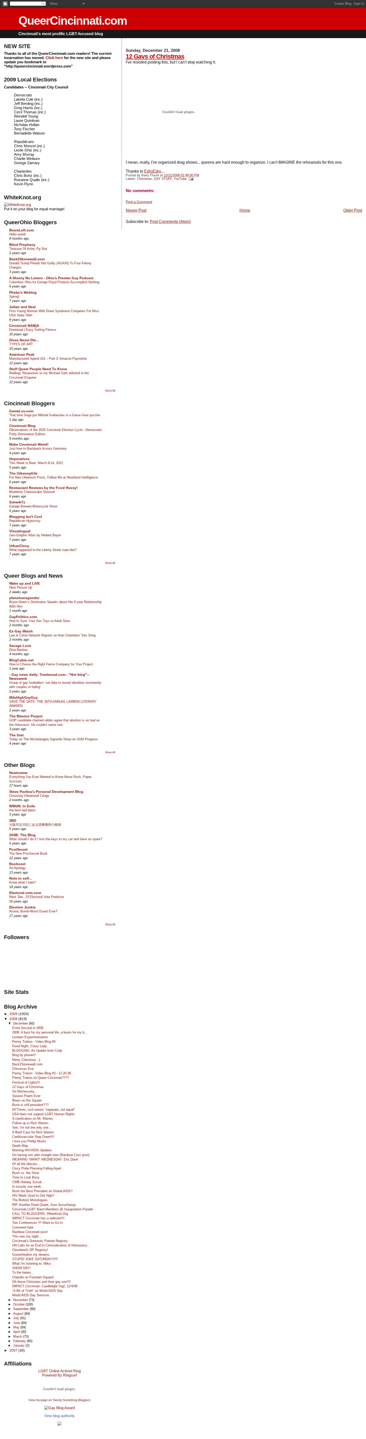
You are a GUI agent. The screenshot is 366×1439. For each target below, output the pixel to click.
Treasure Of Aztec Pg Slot (28, 249)
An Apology (17, 868)
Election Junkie (22, 907)
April (17, 1332)
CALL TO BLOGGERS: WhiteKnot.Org (40, 1214)
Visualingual (19, 531)
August (18, 1313)
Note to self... (20, 878)
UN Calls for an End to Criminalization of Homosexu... (51, 1245)
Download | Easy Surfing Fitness (32, 330)
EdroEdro (152, 171)
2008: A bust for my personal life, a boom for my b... (49, 1032)
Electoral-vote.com (25, 893)
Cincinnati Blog (22, 426)
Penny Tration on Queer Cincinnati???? (40, 1078)
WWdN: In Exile (22, 806)
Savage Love (20, 646)
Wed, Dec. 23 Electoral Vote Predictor (36, 897)
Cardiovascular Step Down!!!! (33, 1137)
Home (245, 210)
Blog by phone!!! (24, 1055)
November (21, 1300)
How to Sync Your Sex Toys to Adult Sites (39, 621)
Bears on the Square (27, 1100)
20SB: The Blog (22, 835)
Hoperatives (19, 459)
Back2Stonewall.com (27, 259)
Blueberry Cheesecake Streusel (32, 492)
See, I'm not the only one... (31, 1127)
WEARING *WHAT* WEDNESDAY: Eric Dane (45, 1159)
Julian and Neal (22, 307)
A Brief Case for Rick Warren (33, 1132)
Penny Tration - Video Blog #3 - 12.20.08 (41, 1073)
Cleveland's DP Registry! (30, 1250)
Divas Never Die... (24, 340)
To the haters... (23, 1272)
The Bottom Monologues (30, 1200)
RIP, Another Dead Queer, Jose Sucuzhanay (44, 1205)
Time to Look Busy (26, 1177)
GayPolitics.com (23, 617)
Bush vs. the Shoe (25, 1173)
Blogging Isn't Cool (25, 517)
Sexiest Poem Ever (26, 1096)
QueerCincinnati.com (72, 20)
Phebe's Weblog (23, 292)
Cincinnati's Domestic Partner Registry (40, 1241)
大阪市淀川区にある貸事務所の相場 (35, 824)
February (20, 1341)
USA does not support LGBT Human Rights (43, 1114)
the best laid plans (22, 810)
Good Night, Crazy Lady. (30, 1046)
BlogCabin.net (21, 660)
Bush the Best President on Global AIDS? (42, 1191)
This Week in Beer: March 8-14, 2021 (36, 463)
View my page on (59, 1400)
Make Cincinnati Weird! (29, 444)
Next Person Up (20, 587)
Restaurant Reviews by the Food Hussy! (43, 488)
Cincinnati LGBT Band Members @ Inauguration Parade (52, 1209)
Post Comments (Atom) (170, 221)
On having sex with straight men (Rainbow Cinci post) (50, 1155)
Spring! (14, 296)
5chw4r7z (17, 502)
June (17, 1323)
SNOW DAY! (21, 1268)
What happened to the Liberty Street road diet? (42, 550)
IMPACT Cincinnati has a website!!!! (38, 1218)
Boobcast (17, 864)
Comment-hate (22, 1227)
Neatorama (18, 773)
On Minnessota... (24, 1091)
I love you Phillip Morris (29, 1141)
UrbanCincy (19, 546)
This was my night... (27, 1236)
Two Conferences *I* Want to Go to (37, 1223)
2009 (13, 1014)
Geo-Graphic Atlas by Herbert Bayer (35, 535)
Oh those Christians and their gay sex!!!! (41, 1282)
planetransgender (24, 598)
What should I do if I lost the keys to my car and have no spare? (55, 839)
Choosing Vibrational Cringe (29, 796)
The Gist (16, 735)
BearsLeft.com (21, 230)
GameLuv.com (21, 411)
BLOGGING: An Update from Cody (37, 1050)
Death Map (20, 1146)
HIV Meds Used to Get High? (33, 1195)
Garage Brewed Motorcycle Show (33, 506)
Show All (110, 390)
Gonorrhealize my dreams (30, 1254)
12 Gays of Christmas (155, 56)
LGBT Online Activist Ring (59, 1371)
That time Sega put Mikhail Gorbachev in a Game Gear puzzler (54, 415)
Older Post (352, 210)
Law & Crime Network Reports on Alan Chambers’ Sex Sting (52, 635)
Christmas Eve (23, 1069)
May (16, 1327)
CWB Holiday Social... (28, 1182)
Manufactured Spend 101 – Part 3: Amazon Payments (48, 358)
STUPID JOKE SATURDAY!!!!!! (35, 1259)
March (18, 1336)
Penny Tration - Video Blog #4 (34, 1041)
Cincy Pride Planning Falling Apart (36, 1168)
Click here (54, 58)
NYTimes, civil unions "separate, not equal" (43, 1109)
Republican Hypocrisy (25, 521)
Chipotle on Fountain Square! (33, 1277)
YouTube (180, 179)
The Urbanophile (23, 473)
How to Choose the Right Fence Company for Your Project (51, 664)
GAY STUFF (163, 179)
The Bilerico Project (26, 716)
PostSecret (18, 849)
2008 (13, 1019)
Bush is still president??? (30, 1105)
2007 (13, 1350)
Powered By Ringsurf (59, 1375)
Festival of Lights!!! (26, 1082)
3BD (12, 820)
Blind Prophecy (22, 245)
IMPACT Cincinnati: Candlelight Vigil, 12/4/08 (44, 1286)
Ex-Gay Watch (21, 631)
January (19, 1345)
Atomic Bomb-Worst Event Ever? (33, 911)
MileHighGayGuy (23, 697)
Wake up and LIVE (24, 583)
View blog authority (59, 1416)
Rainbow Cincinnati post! (30, 1232)
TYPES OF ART (21, 344)
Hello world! (17, 234)
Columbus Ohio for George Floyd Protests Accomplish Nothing (54, 282)
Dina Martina (18, 650)
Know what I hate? (22, 882)
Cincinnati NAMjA (24, 326)
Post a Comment (139, 202)
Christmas (144, 179)
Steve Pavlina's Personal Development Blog (46, 792)
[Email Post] (190, 179)
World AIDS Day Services (30, 1295)
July (16, 1318)
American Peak (21, 354)
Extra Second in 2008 (27, 1028)
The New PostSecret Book (28, 853)
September (21, 1309)
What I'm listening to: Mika (31, 1263)
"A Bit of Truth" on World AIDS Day (37, 1291)
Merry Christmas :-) (26, 1060)
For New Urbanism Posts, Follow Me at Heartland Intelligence (53, 477)
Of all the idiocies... (26, 1164)
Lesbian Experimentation (30, 1037)
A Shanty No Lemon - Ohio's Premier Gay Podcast (51, 278)
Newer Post (136, 210)
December (21, 1023)
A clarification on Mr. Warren (32, 1118)
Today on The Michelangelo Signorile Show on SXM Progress (53, 739)
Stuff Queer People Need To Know (38, 369)
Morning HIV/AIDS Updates (32, 1150)
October (19, 1304)
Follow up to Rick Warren (30, 1123)
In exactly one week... (28, 1186)
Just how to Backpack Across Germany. (38, 448)
